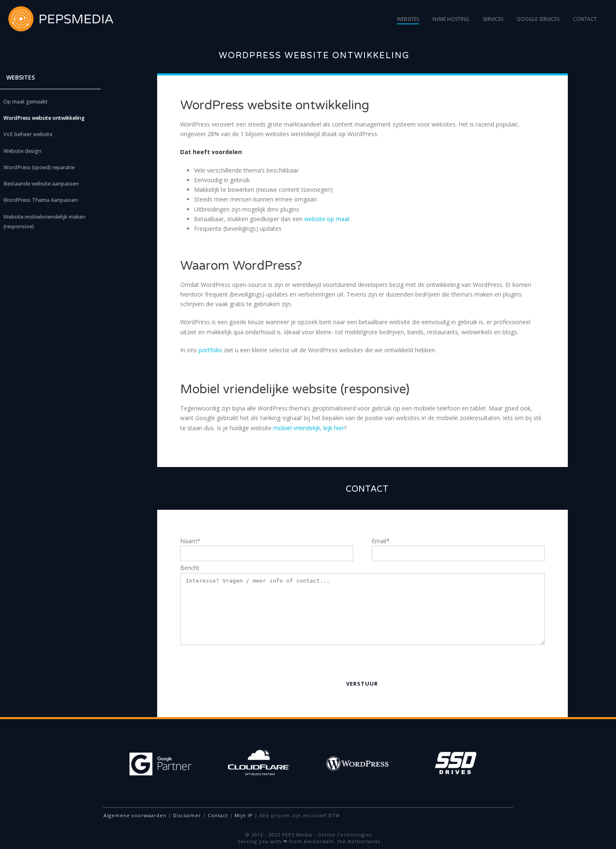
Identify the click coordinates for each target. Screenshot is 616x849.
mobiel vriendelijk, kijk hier (308, 428)
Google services (538, 19)
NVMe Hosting (450, 19)
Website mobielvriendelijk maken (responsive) (44, 221)
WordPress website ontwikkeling (44, 117)
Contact (585, 19)
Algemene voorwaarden (135, 815)
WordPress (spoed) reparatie (39, 167)
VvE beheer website (27, 134)
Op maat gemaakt (25, 101)
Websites (408, 19)
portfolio (210, 350)
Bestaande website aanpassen (41, 183)
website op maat (327, 219)
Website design (22, 151)
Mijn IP (244, 815)
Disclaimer (187, 815)
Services (493, 19)
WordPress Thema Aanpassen (40, 200)
